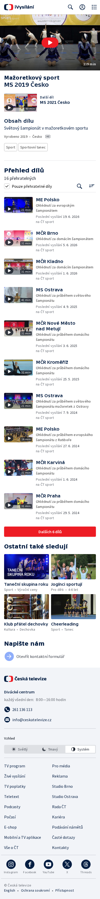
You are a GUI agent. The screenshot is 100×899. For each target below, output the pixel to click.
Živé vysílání (14, 776)
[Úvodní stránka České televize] (25, 679)
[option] (20, 749)
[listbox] (50, 749)
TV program (14, 765)
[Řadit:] (91, 185)
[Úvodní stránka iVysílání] (19, 7)
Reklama (60, 776)
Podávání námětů (67, 827)
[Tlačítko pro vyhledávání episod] (79, 186)
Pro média (61, 765)
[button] (50, 42)
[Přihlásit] (82, 7)
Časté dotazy (63, 837)
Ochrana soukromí (35, 890)
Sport (10, 147)
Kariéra (58, 816)
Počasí (10, 816)
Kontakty (60, 847)
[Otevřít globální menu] (94, 7)
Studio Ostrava (65, 796)
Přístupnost (64, 890)
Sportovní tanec (33, 147)
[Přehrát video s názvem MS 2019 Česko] (50, 43)
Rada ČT (59, 806)
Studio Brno (62, 786)
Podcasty (12, 806)
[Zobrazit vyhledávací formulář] (70, 7)
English (9, 890)
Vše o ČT (11, 847)
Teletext (11, 796)
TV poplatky (14, 786)
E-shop (10, 827)
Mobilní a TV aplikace (22, 837)
